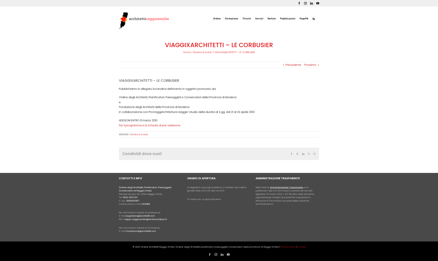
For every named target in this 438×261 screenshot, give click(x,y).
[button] (314, 19)
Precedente (293, 65)
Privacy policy (289, 246)
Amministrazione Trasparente (286, 187)
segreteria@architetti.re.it (140, 215)
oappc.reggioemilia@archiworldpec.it (145, 219)
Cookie (302, 246)
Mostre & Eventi (139, 134)
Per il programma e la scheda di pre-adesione (149, 125)
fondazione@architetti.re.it (141, 231)
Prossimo (310, 65)
